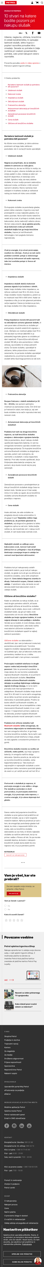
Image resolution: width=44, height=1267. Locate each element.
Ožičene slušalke (11, 640)
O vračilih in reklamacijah (14, 1219)
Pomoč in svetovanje (13, 1180)
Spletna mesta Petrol (13, 1111)
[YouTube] (29, 1125)
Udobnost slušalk (15, 90)
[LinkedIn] (21, 1125)
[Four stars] (18, 920)
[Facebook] (6, 1125)
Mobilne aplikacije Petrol (14, 1107)
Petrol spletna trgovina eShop (19, 946)
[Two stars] (10, 920)
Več (6, 980)
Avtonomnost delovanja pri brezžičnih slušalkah (23, 110)
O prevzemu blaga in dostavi (16, 1216)
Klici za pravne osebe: (13, 1167)
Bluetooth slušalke (12, 726)
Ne (9, 909)
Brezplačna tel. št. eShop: (15, 1146)
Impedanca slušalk (15, 98)
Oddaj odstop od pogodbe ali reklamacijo (21, 1223)
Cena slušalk (13, 120)
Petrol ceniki (9, 1188)
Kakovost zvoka (14, 94)
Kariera (7, 1047)
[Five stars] (22, 920)
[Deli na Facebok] (32, 33)
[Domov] (11, 2)
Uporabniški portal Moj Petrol (16, 1086)
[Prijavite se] (32, 3)
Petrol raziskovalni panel (14, 1114)
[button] (2, 3)
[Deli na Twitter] (26, 33)
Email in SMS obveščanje (14, 1118)
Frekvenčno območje (17, 105)
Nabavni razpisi (10, 1073)
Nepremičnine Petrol (13, 1070)
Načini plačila (9, 1212)
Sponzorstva (9, 1066)
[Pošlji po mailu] (39, 33)
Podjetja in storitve (12, 1040)
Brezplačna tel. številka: (14, 1142)
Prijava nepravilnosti (12, 1062)
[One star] (6, 920)
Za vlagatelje (9, 1051)
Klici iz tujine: (9, 1150)
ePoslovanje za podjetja (14, 1090)
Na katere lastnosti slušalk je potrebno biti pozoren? (24, 86)
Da (9, 906)
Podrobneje (27, 1244)
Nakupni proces (10, 1204)
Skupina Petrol (10, 1036)
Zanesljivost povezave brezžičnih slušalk (22, 115)
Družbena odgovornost (13, 1058)
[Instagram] (14, 1125)
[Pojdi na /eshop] (33, 975)
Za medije (8, 1055)
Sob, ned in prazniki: (12, 1157)
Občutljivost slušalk (16, 101)
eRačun (7, 1094)
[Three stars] (14, 920)
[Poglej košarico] (37, 3)
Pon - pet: (8, 1153)
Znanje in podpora (11, 1184)
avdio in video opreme (29, 63)
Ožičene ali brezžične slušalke (20, 123)
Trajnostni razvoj (11, 1044)
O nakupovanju (10, 1201)
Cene (6, 1208)
